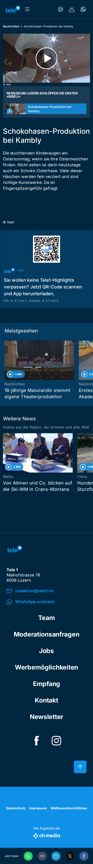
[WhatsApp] (28, 856)
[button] (42, 856)
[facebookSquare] (36, 740)
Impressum (38, 808)
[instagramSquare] (56, 740)
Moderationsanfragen (46, 634)
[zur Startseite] (12, 9)
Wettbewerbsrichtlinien (69, 808)
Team (46, 618)
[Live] (60, 9)
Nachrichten (11, 26)
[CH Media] (46, 835)
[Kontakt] (83, 9)
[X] (69, 856)
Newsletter (46, 717)
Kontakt (46, 700)
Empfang (46, 684)
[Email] (55, 856)
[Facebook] (83, 856)
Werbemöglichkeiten (46, 667)
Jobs (46, 651)
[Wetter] (72, 9)
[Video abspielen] (46, 58)
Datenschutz (16, 808)
